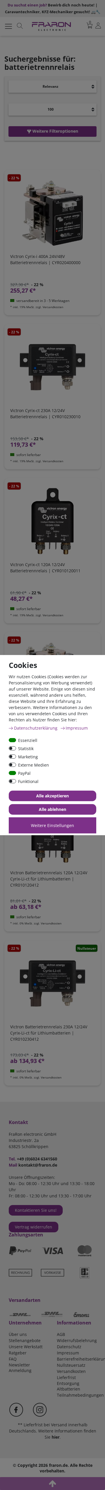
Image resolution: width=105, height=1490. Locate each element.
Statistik (26, 748)
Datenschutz (69, 1346)
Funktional (28, 781)
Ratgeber (18, 1353)
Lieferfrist (66, 1377)
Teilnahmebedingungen (80, 1395)
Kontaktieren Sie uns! (36, 1210)
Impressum (68, 1353)
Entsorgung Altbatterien (68, 1386)
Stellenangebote (25, 1340)
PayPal (24, 773)
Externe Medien (33, 764)
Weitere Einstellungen (52, 825)
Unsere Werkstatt (26, 1346)
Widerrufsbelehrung (77, 1340)
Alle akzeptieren (52, 796)
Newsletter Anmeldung (20, 1367)
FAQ (13, 1359)
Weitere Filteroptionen (54, 131)
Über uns (18, 1334)
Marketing (28, 756)
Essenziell (27, 740)
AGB (61, 1334)
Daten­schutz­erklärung (36, 727)
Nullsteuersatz (71, 1365)
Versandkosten (71, 1371)
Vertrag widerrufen (33, 1227)
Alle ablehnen (52, 809)
